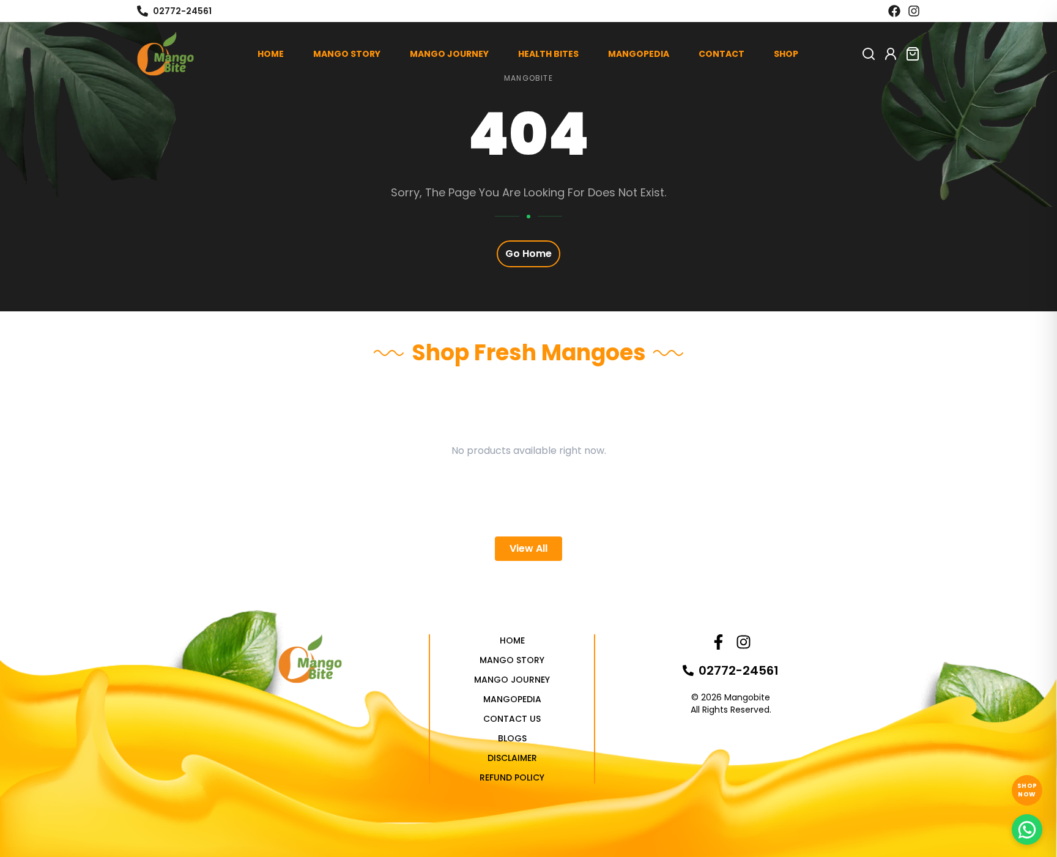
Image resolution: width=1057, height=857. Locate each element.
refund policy (512, 777)
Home (512, 640)
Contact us (512, 719)
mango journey (449, 54)
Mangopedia (512, 699)
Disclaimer (512, 758)
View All (528, 548)
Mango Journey (512, 679)
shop (786, 54)
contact (721, 54)
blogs (512, 738)
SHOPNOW (1027, 790)
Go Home (528, 254)
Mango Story (512, 660)
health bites (548, 54)
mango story (346, 54)
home (271, 54)
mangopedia (638, 54)
